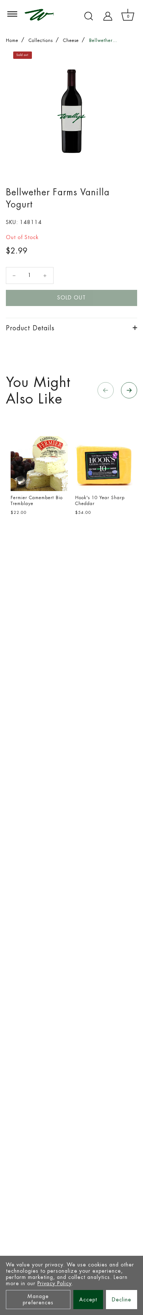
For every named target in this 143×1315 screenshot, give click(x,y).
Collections (41, 40)
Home (12, 40)
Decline (121, 1299)
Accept (88, 1299)
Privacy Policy (54, 1283)
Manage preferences (38, 1299)
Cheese (71, 40)
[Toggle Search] (88, 16)
